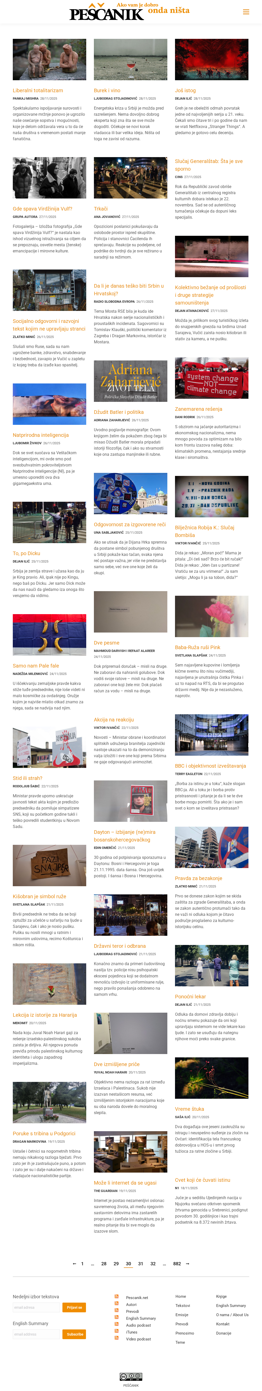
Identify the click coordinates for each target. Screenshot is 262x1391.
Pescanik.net (137, 1297)
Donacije (223, 1333)
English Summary (30, 1323)
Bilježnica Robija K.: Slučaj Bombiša (204, 531)
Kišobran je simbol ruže (39, 896)
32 (153, 1263)
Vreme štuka (189, 1109)
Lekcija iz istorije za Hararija (45, 1015)
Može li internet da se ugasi (125, 1183)
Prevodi (132, 1311)
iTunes (131, 1332)
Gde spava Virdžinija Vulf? (42, 209)
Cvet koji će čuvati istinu (202, 1180)
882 (177, 1263)
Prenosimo (185, 1333)
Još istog (185, 90)
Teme (180, 1342)
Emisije (182, 1315)
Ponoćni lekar (190, 996)
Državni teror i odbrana (120, 946)
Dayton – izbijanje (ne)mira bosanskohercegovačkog (125, 836)
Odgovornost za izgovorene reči (130, 524)
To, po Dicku (26, 553)
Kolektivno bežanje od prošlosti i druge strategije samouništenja (210, 295)
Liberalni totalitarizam (38, 90)
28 (103, 1263)
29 (116, 1263)
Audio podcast (138, 1325)
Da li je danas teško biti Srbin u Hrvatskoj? (129, 290)
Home (181, 1296)
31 (140, 1263)
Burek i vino (107, 90)
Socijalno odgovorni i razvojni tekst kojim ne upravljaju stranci (49, 325)
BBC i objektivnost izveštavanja (210, 766)
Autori (131, 1304)
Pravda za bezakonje (198, 878)
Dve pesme (106, 643)
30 (128, 1263)
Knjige (221, 1296)
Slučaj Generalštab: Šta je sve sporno (209, 165)
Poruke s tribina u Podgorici (44, 1133)
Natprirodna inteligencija (41, 435)
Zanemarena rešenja (198, 409)
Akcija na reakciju (114, 720)
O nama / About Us (232, 1315)
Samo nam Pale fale (36, 666)
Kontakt (223, 1324)
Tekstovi (183, 1305)
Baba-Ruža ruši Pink (197, 647)
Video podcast (138, 1339)
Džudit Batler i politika (119, 412)
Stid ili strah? (27, 778)
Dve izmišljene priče (117, 1064)
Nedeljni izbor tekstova (36, 1296)
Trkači (101, 209)
